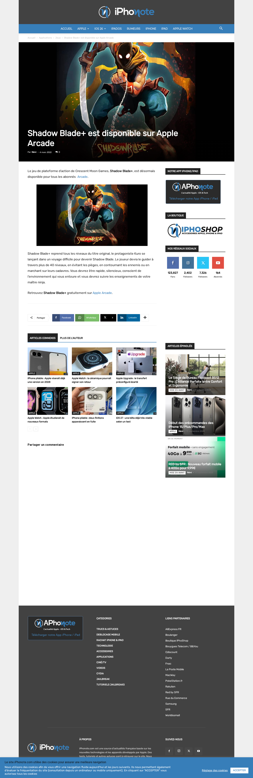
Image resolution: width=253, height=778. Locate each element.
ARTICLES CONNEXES (43, 338)
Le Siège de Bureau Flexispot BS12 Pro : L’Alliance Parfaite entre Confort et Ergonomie (195, 381)
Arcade (82, 177)
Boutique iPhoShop (176, 640)
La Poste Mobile (174, 669)
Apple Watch (182, 28)
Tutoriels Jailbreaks (110, 684)
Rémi (34, 152)
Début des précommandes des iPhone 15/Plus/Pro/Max (191, 425)
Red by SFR (172, 692)
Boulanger (171, 635)
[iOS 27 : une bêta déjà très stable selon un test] (136, 401)
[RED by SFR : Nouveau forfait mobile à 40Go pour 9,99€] (195, 457)
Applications (45, 37)
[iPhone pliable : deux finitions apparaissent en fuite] (92, 401)
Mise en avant (177, 390)
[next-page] (36, 429)
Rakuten (170, 686)
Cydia (100, 673)
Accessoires (104, 651)
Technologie (104, 645)
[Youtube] (198, 751)
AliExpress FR (173, 629)
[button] (221, 29)
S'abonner (217, 258)
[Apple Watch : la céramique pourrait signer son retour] (92, 361)
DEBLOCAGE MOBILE (108, 634)
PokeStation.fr (173, 680)
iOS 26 (98, 28)
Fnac (168, 663)
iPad (164, 28)
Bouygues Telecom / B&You (181, 646)
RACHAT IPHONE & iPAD (110, 640)
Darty (168, 657)
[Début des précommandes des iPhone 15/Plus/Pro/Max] (195, 416)
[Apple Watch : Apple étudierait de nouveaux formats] (48, 401)
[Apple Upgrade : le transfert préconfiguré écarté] (136, 361)
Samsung (171, 703)
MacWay (170, 675)
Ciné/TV (101, 662)
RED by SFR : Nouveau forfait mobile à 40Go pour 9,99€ (195, 466)
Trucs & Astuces (107, 629)
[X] (188, 751)
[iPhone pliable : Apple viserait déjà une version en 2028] (48, 361)
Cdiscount (171, 652)
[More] (145, 317)
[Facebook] (169, 751)
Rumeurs (133, 28)
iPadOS (116, 28)
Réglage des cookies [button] (215, 770)
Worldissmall (172, 715)
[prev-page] (30, 429)
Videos (100, 668)
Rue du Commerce (176, 698)
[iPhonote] (126, 12)
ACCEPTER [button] (239, 770)
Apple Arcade (102, 293)
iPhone (151, 28)
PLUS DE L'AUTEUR (71, 338)
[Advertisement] (195, 313)
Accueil (66, 28)
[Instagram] (179, 751)
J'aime (173, 258)
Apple (81, 28)
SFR (167, 709)
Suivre (188, 258)
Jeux (58, 37)
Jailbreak (103, 679)
